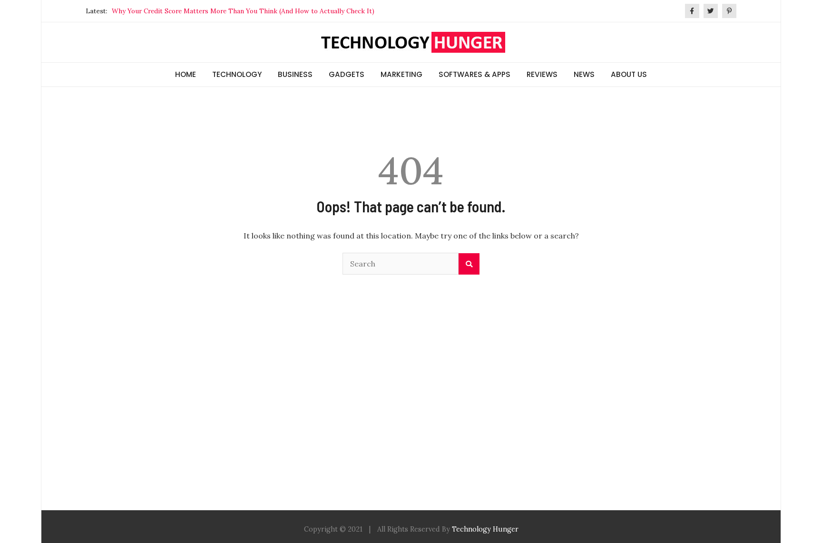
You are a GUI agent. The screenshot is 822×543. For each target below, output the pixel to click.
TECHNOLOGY (237, 74)
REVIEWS (542, 74)
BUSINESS (295, 74)
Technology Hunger (485, 529)
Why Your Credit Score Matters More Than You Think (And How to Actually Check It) (243, 11)
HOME (185, 74)
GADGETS (346, 74)
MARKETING (401, 74)
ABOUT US (629, 74)
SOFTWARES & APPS (474, 74)
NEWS (584, 74)
